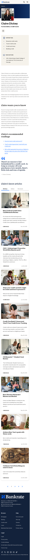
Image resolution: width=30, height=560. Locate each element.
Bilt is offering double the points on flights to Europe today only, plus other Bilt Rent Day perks (16, 151)
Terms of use (4, 547)
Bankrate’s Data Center (6, 528)
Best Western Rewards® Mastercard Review (12, 395)
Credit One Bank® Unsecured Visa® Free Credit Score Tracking (15, 322)
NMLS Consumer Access (7, 502)
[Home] (6, 2)
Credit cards (4, 522)
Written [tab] (5, 189)
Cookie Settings (5, 542)
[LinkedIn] (11, 552)
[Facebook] (2, 552)
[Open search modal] (24, 2)
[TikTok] (16, 552)
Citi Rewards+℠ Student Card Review (13, 358)
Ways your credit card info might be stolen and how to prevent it (14, 288)
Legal (2, 536)
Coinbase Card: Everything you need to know (14, 466)
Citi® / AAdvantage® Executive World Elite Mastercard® (14, 249)
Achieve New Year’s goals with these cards (13, 433)
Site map (18, 519)
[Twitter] (5, 552)
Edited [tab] (12, 189)
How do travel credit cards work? (13, 141)
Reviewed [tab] (20, 189)
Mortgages (3, 516)
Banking (3, 519)
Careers (18, 522)
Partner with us (19, 528)
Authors (3, 6)
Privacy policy (4, 539)
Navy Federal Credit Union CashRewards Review (12, 211)
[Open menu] (27, 2)
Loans (2, 525)
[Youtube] (14, 552)
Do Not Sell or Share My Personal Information (11, 545)
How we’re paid (19, 516)
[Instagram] (8, 552)
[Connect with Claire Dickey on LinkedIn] (3, 31)
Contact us (18, 525)
